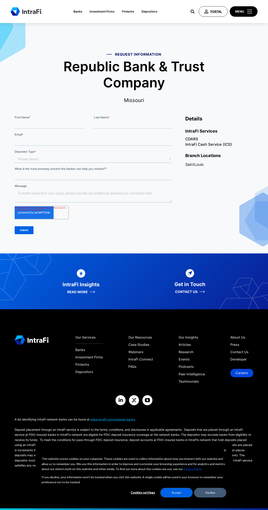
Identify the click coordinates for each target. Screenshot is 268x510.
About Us (237, 337)
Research (186, 352)
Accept (176, 492)
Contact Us (239, 352)
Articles (185, 345)
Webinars (135, 352)
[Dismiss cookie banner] (224, 451)
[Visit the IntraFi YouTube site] (147, 400)
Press (234, 345)
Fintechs (128, 11)
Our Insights (188, 337)
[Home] (26, 11)
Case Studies (138, 345)
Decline (210, 492)
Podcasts (186, 367)
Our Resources (140, 337)
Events (184, 359)
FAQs (132, 367)
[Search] (192, 11)
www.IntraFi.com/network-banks (112, 419)
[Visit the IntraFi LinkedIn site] (121, 400)
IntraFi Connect (140, 359)
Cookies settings (143, 492)
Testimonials (189, 381)
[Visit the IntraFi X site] (134, 400)
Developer (238, 359)
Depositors (149, 11)
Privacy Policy (192, 469)
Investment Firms (102, 11)
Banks (77, 11)
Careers (242, 373)
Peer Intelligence (192, 374)
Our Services (85, 337)
